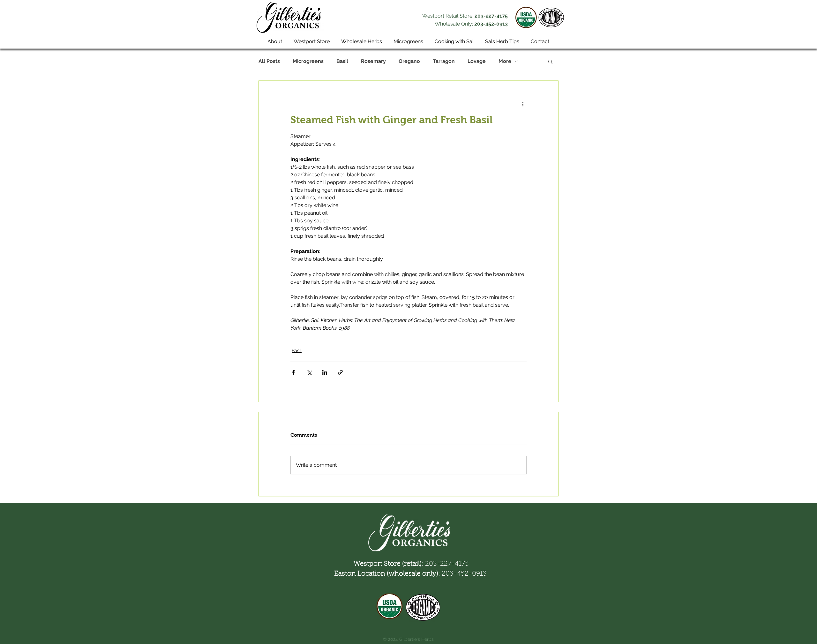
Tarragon (444, 61)
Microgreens (308, 61)
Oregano (409, 61)
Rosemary (373, 61)
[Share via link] (340, 372)
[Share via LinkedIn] (325, 372)
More (504, 61)
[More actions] (523, 104)
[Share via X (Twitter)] (309, 372)
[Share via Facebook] (293, 372)
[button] (550, 61)
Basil (342, 61)
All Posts (269, 61)
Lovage (477, 61)
